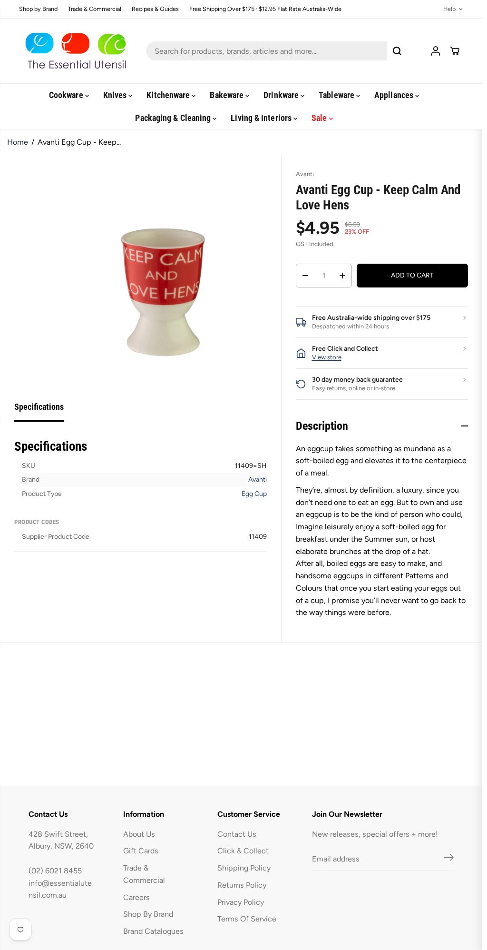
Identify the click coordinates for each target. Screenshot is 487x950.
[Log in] (435, 50)
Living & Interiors (262, 118)
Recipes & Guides (155, 9)
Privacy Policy (240, 902)
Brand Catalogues (153, 931)
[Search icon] (397, 50)
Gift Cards (140, 850)
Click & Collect (243, 850)
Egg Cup (254, 494)
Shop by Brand (38, 9)
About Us (139, 834)
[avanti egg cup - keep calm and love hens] (162, 274)
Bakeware (227, 95)
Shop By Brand (148, 914)
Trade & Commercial (94, 9)
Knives (116, 95)
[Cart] (454, 50)
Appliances (394, 95)
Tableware (337, 95)
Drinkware (282, 95)
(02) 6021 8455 (55, 870)
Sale (320, 118)
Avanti (257, 479)
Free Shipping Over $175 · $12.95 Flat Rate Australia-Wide (265, 9)
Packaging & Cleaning (174, 118)
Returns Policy (241, 885)
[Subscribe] (449, 859)
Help (449, 9)
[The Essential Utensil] (73, 51)
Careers (136, 897)
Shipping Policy (244, 867)
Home (17, 142)
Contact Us (236, 834)
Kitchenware (169, 95)
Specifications (39, 407)
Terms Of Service (246, 918)
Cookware (67, 95)
